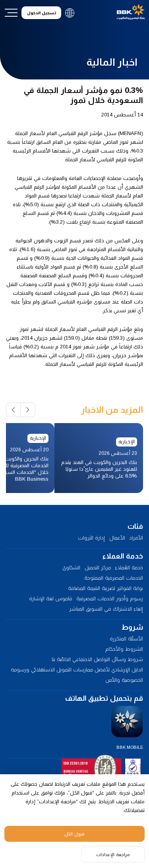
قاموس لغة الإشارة (50, 598)
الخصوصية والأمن (124, 680)
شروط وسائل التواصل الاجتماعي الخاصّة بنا (97, 659)
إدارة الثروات (91, 538)
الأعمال (117, 538)
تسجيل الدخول (41, 13)
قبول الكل (74, 833)
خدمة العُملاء (129, 567)
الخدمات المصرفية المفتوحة (113, 578)
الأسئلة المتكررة (126, 639)
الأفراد (136, 538)
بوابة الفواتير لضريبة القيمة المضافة (105, 588)
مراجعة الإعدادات (113, 854)
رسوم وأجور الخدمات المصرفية (109, 598)
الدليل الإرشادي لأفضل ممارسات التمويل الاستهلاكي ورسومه (77, 670)
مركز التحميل (98, 567)
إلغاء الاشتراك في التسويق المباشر (106, 609)
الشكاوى (71, 567)
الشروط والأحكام (124, 649)
